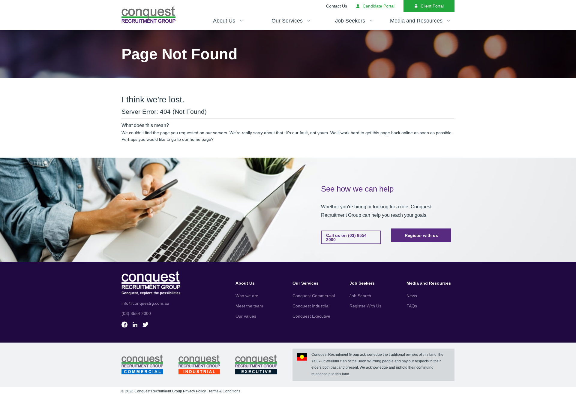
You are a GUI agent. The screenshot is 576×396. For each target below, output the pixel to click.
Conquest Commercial (313, 296)
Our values (246, 316)
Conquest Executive (311, 316)
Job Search (360, 296)
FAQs (411, 306)
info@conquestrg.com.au (145, 303)
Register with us (421, 235)
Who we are (247, 296)
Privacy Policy (194, 391)
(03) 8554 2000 (136, 313)
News (411, 296)
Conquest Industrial (310, 306)
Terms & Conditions (224, 391)
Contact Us (336, 6)
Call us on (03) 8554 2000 (346, 237)
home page (200, 139)
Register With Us (365, 306)
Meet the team (249, 306)
